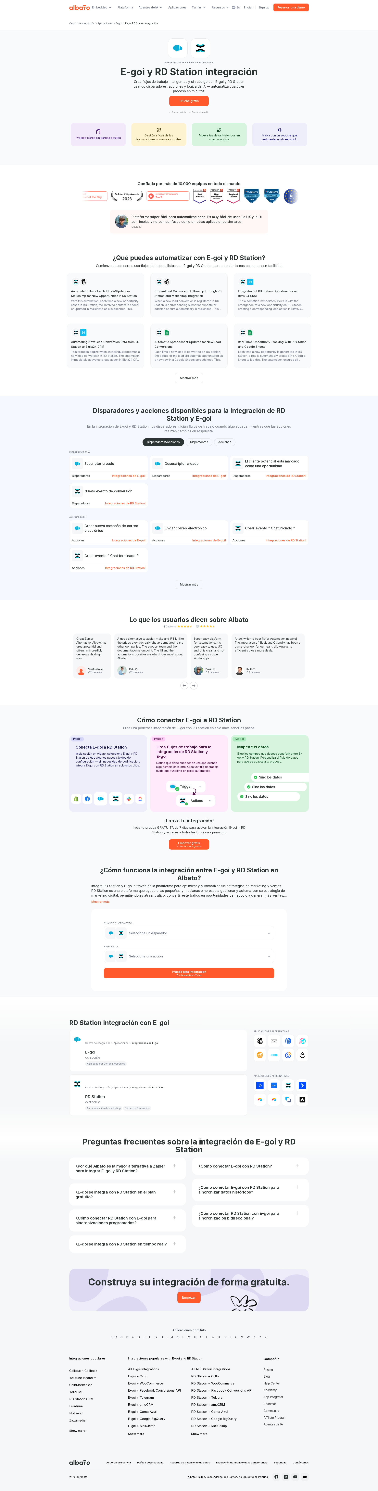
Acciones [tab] (224, 442)
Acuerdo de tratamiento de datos (190, 1462)
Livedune (76, 1406)
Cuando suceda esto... (119, 923)
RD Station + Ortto (205, 1376)
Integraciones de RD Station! (286, 476)
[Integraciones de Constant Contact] (288, 1055)
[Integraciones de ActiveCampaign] (260, 1085)
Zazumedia (77, 1420)
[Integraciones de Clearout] (260, 1055)
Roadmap (270, 1404)
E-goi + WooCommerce (145, 1383)
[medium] (305, 1477)
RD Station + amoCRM (208, 1405)
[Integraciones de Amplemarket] (302, 1099)
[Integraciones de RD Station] (288, 1085)
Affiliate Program (275, 1418)
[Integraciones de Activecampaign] (302, 1085)
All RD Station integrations (210, 1369)
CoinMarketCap (81, 1385)
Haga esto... (111, 946)
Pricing (268, 1369)
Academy (270, 1390)
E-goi (119, 23)
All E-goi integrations (143, 1369)
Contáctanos (301, 1462)
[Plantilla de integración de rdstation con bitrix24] (272, 295)
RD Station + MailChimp (209, 1426)
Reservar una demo (291, 7)
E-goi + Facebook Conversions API (154, 1390)
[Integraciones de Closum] (274, 1055)
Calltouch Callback (83, 1371)
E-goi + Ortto (137, 1376)
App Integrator (273, 1397)
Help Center (272, 1383)
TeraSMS (76, 1392)
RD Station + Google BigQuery (214, 1419)
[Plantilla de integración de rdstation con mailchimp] (105, 295)
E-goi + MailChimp (141, 1426)
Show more (77, 1431)
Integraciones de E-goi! (128, 476)
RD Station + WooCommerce (212, 1383)
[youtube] (295, 1477)
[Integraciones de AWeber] (288, 1041)
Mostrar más (189, 378)
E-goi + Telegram (141, 1397)
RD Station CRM (81, 1399)
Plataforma (125, 7)
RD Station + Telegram (208, 1397)
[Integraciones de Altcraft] (288, 1099)
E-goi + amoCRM (141, 1405)
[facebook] (276, 1477)
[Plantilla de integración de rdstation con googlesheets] (189, 346)
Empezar (189, 1297)
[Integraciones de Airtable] (260, 1099)
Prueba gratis (189, 101)
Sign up (263, 7)
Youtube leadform (82, 1378)
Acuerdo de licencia (118, 1462)
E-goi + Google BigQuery (146, 1419)
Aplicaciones (177, 7)
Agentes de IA (273, 1424)
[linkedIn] (286, 1477)
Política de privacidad (150, 1462)
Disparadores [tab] (199, 442)
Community (271, 1411)
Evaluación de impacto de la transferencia (242, 1462)
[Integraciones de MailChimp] (260, 1041)
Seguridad (280, 1462)
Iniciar (248, 7)
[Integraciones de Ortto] (274, 1085)
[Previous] (184, 685)
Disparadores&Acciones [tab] (163, 442)
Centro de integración (81, 23)
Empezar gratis (189, 844)
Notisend (75, 1413)
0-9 (114, 1337)
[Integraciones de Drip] (302, 1055)
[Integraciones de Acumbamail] (274, 1041)
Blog (267, 1376)
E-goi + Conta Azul (142, 1412)
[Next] (194, 685)
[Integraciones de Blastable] (302, 1041)
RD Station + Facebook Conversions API (221, 1390)
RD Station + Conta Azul (209, 1412)
